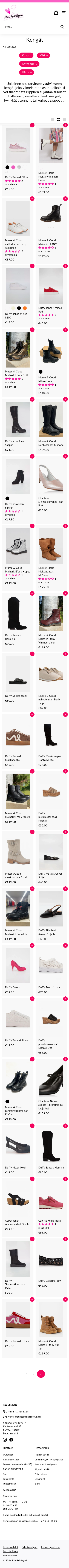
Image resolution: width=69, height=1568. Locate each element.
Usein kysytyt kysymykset (48, 1459)
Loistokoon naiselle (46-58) (17, 1464)
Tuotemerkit (9, 1483)
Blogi (37, 1483)
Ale (5, 1474)
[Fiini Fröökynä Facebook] (11, 1440)
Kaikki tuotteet (11, 1459)
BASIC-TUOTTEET (13, 1469)
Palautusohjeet (30, 1547)
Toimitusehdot (10, 1547)
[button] (26, 55)
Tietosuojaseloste (50, 1547)
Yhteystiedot (41, 1474)
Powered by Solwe (10, 1555)
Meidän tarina (41, 1454)
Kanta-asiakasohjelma (45, 1464)
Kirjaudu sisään (42, 1469)
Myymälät (39, 1478)
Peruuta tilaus (10, 1551)
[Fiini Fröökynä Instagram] (5, 1440)
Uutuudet (8, 1454)
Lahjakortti (9, 1478)
